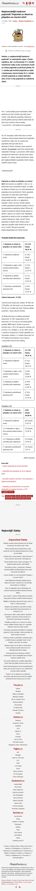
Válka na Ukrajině (18, 694)
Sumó (18, 768)
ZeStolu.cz (26, 848)
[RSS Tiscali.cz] (19, 887)
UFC (18, 752)
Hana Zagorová (18, 790)
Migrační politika (18, 697)
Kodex (27, 880)
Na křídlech (18, 835)
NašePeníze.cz (30, 46)
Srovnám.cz (26, 855)
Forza (18, 734)
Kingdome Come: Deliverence (18, 745)
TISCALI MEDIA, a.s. (19, 882)
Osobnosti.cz (18, 780)
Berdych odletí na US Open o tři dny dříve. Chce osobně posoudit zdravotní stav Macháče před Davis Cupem (18, 647)
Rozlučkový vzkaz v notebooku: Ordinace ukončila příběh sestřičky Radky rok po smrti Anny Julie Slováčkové (18, 569)
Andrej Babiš (18, 784)
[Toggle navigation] (32, 3)
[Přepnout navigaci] (26, 3)
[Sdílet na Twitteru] (5, 492)
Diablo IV (18, 731)
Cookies (14, 880)
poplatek (8, 498)
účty (14, 498)
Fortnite (18, 737)
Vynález (18, 713)
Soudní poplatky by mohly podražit (15, 466)
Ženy (22, 846)
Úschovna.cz (28, 851)
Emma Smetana (18, 806)
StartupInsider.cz (18, 858)
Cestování (28, 846)
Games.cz (18, 716)
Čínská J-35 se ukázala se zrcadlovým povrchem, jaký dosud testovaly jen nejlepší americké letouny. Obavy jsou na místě (18, 676)
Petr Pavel (18, 787)
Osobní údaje (21, 880)
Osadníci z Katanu (18, 822)
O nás (16, 884)
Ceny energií (18, 705)
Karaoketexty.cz (18, 851)
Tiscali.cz (18, 684)
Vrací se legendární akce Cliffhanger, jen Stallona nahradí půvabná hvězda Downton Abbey (18, 590)
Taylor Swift (18, 803)
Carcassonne (18, 816)
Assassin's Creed (18, 723)
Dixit (18, 830)
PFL (18, 760)
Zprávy (13, 846)
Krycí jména (18, 832)
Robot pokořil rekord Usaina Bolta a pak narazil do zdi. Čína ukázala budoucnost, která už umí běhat (18, 551)
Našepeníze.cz (17, 855)
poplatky (29, 496)
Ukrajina (18, 691)
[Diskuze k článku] (4, 23)
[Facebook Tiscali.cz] (16, 887)
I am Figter (18, 766)
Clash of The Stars (18, 758)
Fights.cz (18, 748)
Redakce (9, 880)
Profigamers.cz (17, 848)
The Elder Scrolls (18, 742)
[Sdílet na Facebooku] (3, 492)
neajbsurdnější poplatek (23, 498)
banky (7, 496)
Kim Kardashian (18, 795)
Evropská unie (18, 707)
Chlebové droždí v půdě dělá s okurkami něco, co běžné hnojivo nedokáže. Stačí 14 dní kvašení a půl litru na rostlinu (18, 640)
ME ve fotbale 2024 (18, 699)
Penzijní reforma (18, 710)
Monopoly (18, 824)
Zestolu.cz (18, 812)
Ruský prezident (18, 702)
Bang (18, 819)
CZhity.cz (8, 855)
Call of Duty (18, 739)
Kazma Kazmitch (18, 792)
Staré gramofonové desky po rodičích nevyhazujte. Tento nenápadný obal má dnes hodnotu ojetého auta (18, 655)
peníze (12, 496)
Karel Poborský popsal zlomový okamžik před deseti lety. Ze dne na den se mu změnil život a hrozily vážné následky (18, 668)
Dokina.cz (28, 853)
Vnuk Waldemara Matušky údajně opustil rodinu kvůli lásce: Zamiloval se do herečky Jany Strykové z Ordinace (18, 582)
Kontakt (32, 880)
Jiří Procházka (18, 774)
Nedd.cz (6, 853)
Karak (18, 838)
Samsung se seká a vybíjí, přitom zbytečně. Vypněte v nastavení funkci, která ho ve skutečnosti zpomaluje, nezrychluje (18, 616)
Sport (18, 846)
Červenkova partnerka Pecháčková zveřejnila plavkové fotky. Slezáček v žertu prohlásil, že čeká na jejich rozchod (18, 632)
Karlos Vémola (18, 771)
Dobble (18, 827)
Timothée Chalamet (18, 809)
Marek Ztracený (18, 800)
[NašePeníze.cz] (10, 3)
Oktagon (18, 755)
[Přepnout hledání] (23, 3)
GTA (18, 728)
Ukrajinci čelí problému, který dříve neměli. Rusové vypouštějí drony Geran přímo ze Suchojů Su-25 (18, 609)
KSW (18, 763)
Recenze (18, 720)
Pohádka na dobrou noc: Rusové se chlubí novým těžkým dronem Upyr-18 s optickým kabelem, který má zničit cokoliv (18, 624)
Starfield (18, 726)
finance (23, 496)
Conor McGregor (18, 777)
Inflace (18, 688)
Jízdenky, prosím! (18, 840)
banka (18, 496)
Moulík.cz (14, 853)
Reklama (4, 880)
